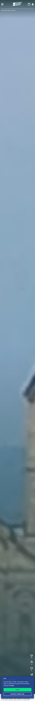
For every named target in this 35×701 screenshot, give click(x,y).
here (12, 685)
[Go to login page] (33, 4)
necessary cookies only (17, 694)
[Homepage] (17, 4)
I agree (17, 689)
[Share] (31, 675)
